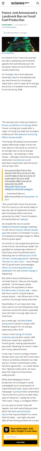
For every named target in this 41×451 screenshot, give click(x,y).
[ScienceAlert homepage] (20, 3)
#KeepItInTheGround (15, 186)
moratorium (19, 160)
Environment (7, 25)
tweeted (24, 219)
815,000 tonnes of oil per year (16, 290)
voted (14, 77)
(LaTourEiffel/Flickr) (8, 53)
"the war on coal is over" (13, 261)
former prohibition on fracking (16, 125)
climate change (28, 270)
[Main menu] (4, 3)
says (17, 356)
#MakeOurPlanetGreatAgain (19, 189)
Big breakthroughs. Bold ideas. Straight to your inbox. (24, 429)
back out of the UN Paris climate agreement (19, 257)
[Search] (37, 3)
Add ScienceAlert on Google (16, 33)
